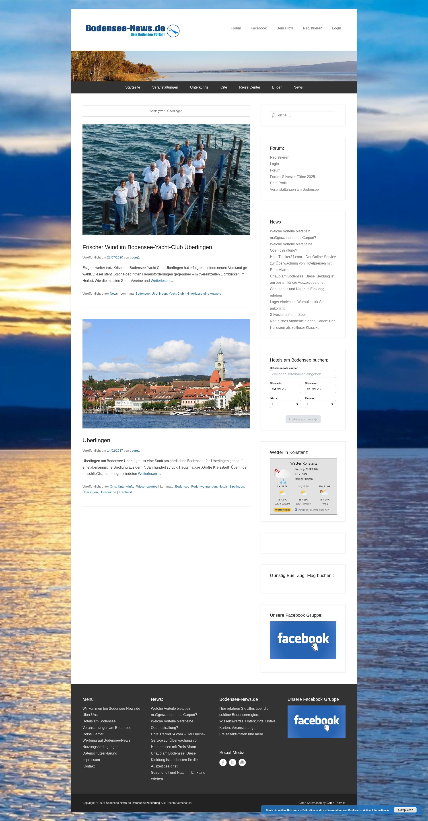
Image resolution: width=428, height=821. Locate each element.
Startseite (132, 87)
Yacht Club (176, 293)
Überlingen (159, 293)
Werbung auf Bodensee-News (106, 740)
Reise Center (249, 87)
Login (336, 28)
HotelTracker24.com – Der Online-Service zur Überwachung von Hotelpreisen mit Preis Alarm (303, 263)
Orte (223, 87)
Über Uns (90, 715)
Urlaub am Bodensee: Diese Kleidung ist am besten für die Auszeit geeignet (174, 759)
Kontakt (88, 766)
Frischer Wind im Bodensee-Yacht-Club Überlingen (147, 247)
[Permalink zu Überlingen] (166, 373)
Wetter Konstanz (303, 463)
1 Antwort (125, 492)
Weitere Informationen (376, 810)
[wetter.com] (282, 510)
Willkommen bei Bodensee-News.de (111, 708)
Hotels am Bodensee (99, 721)
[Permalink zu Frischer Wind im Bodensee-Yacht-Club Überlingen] (166, 179)
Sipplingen (236, 486)
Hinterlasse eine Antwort (204, 293)
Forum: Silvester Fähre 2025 (292, 177)
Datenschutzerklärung (99, 753)
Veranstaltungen (165, 87)
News (298, 87)
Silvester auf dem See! (288, 314)
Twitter (232, 762)
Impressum (91, 760)
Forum (236, 28)
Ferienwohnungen (204, 486)
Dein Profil (284, 28)
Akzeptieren (405, 810)
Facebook (259, 28)
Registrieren (312, 28)
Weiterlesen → (162, 281)
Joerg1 (135, 257)
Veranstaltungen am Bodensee (294, 189)
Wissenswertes (146, 486)
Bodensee (143, 293)
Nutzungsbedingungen (100, 747)
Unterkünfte (199, 87)
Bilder (277, 87)
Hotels (223, 486)
